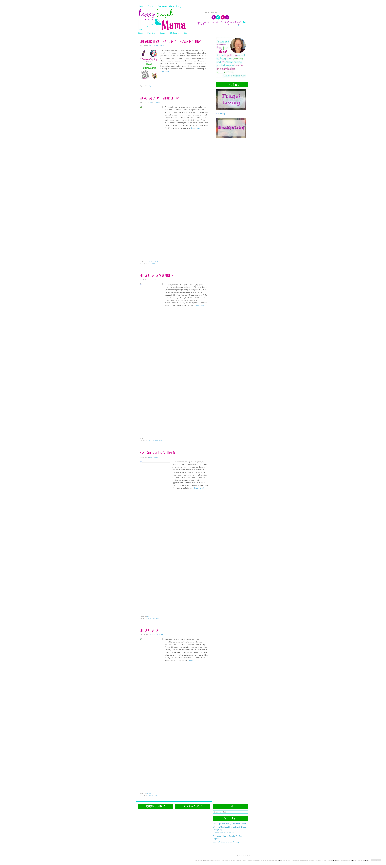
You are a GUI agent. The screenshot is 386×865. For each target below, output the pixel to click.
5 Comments (157, 279)
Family (149, 263)
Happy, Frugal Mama (162, 20)
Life (148, 84)
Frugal (148, 261)
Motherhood (154, 261)
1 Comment (157, 457)
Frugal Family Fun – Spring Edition (160, 98)
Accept (376, 860)
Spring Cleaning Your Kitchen (156, 275)
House (149, 438)
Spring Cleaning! (149, 630)
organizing (156, 440)
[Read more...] (165, 71)
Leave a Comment (159, 45)
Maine (153, 618)
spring (149, 86)
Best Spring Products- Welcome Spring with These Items (170, 41)
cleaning (150, 440)
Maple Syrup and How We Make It (157, 452)
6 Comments (157, 102)
